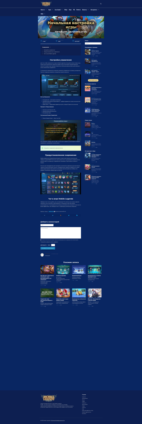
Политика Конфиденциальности (58, 420)
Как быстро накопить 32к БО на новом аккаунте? (96, 177)
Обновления (85, 398)
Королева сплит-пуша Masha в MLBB (62, 299)
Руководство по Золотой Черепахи (79, 299)
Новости (43, 9)
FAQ (74, 9)
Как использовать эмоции (96, 167)
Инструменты (94, 9)
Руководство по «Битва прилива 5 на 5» (94, 276)
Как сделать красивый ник (95, 61)
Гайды (65, 9)
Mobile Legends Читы (86, 412)
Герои (49, 9)
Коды (70, 9)
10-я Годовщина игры (96, 99)
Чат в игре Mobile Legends (50, 53)
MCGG (42, 14)
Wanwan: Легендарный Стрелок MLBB (94, 299)
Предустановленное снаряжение (52, 51)
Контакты (84, 413)
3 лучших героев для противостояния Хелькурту (96, 155)
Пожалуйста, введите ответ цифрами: (49, 242)
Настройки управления (49, 50)
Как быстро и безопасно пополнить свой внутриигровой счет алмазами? (47, 277)
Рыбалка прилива (61, 275)
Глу (92, 133)
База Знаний (58, 9)
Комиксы (78, 9)
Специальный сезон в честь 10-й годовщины (96, 88)
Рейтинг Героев (95, 51)
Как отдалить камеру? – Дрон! (95, 71)
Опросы (84, 407)
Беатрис (93, 142)
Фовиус (93, 123)
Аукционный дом (76, 275)
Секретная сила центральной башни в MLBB (46, 300)
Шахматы (84, 9)
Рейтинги (84, 402)
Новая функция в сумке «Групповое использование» (96, 110)
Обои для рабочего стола (87, 410)
